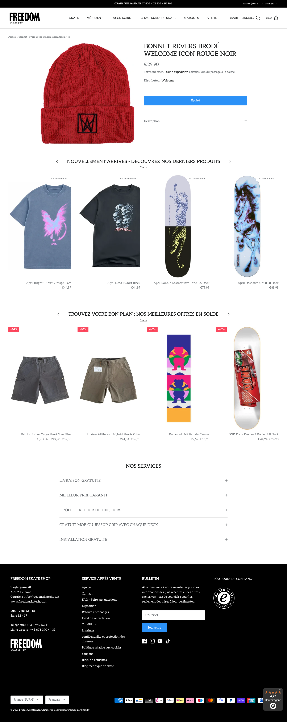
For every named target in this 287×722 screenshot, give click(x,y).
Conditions (89, 624)
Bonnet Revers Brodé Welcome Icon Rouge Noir (44, 36)
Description (152, 121)
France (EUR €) (251, 3)
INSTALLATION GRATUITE (83, 539)
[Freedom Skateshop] (24, 18)
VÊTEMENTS (95, 18)
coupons (87, 654)
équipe (86, 587)
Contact (87, 593)
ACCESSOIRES (122, 18)
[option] (87, 93)
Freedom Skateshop (29, 710)
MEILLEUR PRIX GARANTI (83, 495)
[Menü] (280, 690)
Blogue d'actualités (94, 660)
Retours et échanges (95, 612)
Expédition (89, 606)
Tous (143, 167)
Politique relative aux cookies (101, 647)
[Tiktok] (167, 641)
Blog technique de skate (98, 666)
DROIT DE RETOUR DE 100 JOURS (90, 510)
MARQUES (191, 18)
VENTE (212, 18)
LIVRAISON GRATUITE (80, 480)
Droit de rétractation (96, 618)
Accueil (12, 36)
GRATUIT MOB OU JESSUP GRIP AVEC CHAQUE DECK (108, 525)
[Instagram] (152, 641)
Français (270, 3)
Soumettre (154, 627)
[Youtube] (160, 641)
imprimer (88, 630)
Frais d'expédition (176, 72)
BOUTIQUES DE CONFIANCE (233, 579)
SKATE (74, 18)
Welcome (168, 80)
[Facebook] (144, 641)
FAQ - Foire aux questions (99, 599)
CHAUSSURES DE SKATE (158, 18)
